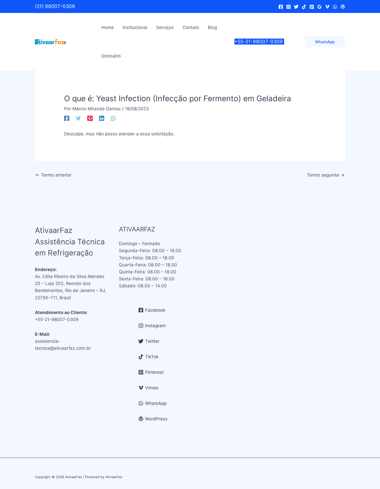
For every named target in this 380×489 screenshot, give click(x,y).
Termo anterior (53, 175)
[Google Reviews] (319, 6)
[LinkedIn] (101, 118)
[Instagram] (288, 6)
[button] (325, 41)
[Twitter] (296, 6)
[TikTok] (304, 6)
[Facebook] (280, 6)
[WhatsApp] (335, 6)
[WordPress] (342, 6)
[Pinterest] (311, 6)
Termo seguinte (326, 175)
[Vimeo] (327, 6)
